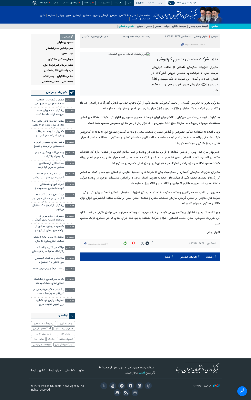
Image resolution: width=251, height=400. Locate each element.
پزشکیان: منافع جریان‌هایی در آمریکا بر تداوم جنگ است (48, 292)
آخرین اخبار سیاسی (56, 92)
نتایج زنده (44, 3)
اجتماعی (77, 15)
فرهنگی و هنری (100, 15)
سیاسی (113, 15)
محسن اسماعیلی (50, 82)
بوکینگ (51, 339)
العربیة (151, 3)
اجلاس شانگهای (65, 76)
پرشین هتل (38, 339)
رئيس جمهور (67, 54)
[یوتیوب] (112, 386)
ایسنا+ (134, 19)
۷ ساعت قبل (70, 279)
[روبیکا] (148, 386)
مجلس (158, 26)
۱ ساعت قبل (70, 100)
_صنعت (210, 257)
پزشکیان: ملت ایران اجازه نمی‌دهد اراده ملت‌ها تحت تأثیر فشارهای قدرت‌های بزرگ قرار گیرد (48, 112)
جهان (68, 15)
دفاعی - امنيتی (144, 26)
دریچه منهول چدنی (42, 344)
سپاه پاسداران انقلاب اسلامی (58, 71)
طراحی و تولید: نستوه (202, 386)
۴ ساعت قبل (70, 153)
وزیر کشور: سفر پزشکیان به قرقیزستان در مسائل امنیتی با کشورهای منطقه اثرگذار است (49, 197)
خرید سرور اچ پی (43, 334)
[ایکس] (103, 386)
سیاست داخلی (179, 26)
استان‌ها (51, 15)
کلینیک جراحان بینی (64, 344)
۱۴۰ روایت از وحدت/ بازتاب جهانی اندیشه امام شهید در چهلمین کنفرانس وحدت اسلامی (50, 133)
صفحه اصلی (144, 15)
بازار (56, 3)
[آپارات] (117, 393)
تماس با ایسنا (104, 3)
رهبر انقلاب (48, 76)
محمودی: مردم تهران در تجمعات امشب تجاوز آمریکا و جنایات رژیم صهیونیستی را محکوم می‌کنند (48, 218)
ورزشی (60, 15)
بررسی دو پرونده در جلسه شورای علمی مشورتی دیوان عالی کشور (49, 176)
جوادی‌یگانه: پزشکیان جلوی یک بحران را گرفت (49, 155)
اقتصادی (87, 15)
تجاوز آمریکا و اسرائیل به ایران (58, 65)
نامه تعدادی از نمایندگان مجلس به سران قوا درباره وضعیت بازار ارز (51, 165)
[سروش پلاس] (130, 386)
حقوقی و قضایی (126, 26)
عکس (42, 15)
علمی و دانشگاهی (127, 15)
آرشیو (129, 3)
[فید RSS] (125, 393)
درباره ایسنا (118, 3)
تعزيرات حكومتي (188, 257)
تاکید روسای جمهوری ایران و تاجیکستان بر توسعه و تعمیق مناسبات (49, 144)
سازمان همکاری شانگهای (60, 59)
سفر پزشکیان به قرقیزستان (59, 48)
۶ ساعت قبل (70, 269)
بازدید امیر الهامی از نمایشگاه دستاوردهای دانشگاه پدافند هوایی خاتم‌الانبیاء (49, 281)
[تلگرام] (121, 386)
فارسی (161, 3)
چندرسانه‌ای (144, 19)
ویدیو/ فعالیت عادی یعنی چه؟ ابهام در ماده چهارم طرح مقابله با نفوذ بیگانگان (48, 123)
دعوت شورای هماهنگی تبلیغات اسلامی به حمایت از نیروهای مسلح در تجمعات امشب (49, 186)
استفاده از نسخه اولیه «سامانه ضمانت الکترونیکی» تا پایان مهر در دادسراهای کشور (48, 239)
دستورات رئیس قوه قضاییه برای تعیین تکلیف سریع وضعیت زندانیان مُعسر (50, 302)
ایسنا (175, 12)
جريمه (168, 257)
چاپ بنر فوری (66, 323)
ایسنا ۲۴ (88, 3)
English (140, 3)
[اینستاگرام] (134, 393)
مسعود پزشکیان (65, 43)
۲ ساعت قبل (70, 110)
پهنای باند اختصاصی (43, 323)
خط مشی (70, 371)
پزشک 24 (66, 334)
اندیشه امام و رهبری (198, 26)
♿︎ (242, 391)
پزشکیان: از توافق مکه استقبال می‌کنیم (48, 207)
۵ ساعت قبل (70, 248)
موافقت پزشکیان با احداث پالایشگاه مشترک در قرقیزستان (48, 250)
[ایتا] (139, 386)
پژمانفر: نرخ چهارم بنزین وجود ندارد (48, 271)
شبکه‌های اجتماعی (70, 3)
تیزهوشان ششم (66, 339)
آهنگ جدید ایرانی (42, 329)
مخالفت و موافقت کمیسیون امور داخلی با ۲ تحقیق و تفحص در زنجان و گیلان (49, 260)
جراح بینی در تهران (64, 329)
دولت (166, 26)
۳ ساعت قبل (70, 121)
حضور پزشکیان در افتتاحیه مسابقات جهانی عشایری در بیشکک (50, 102)
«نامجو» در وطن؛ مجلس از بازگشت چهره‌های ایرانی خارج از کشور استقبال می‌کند (48, 228)
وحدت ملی (67, 82)
